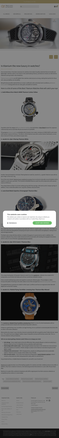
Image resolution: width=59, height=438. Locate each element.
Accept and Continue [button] (42, 223)
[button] (12, 223)
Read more (42, 218)
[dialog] (29, 219)
